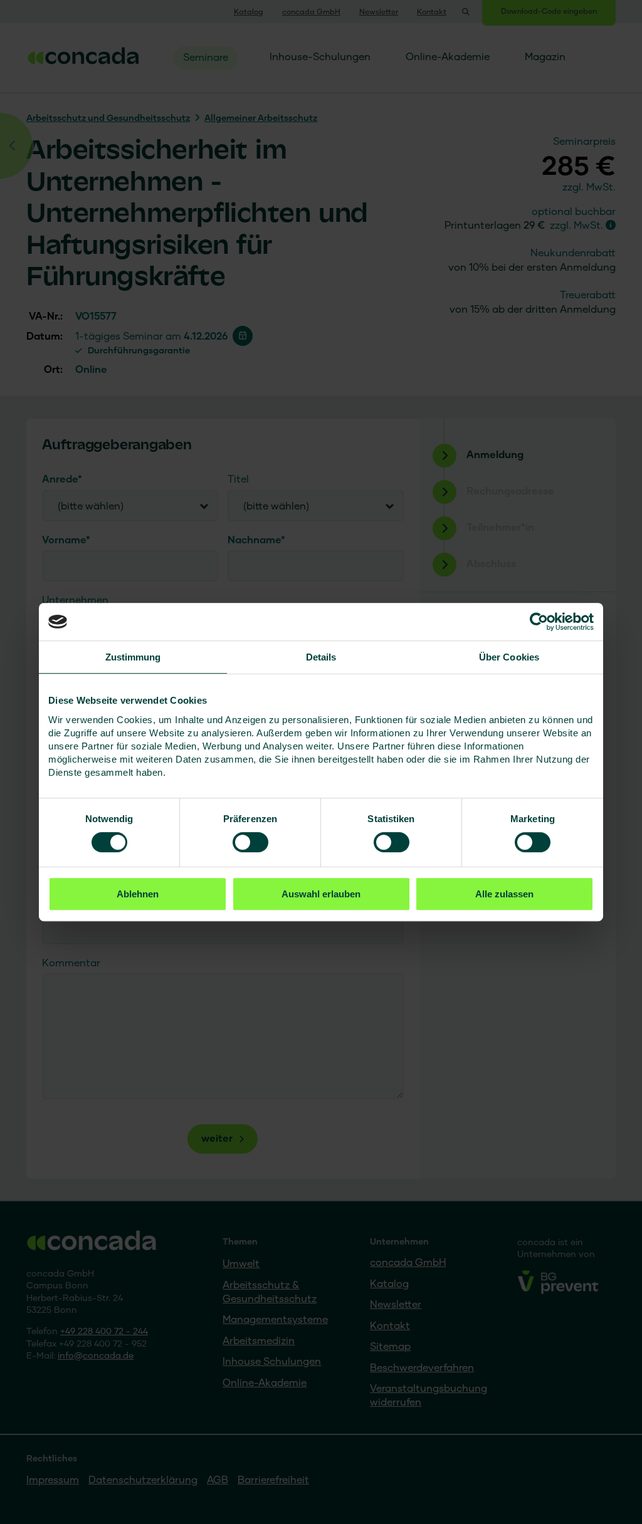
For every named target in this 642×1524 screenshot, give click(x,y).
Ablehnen (138, 894)
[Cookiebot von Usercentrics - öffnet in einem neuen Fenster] (539, 621)
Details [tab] (321, 657)
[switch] (250, 842)
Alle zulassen (504, 894)
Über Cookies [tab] (509, 657)
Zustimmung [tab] (133, 657)
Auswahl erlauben (321, 894)
